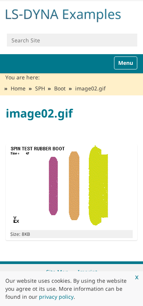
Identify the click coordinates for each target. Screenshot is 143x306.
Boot (60, 88)
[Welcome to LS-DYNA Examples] (71, 14)
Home (18, 88)
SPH (40, 88)
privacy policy (56, 296)
